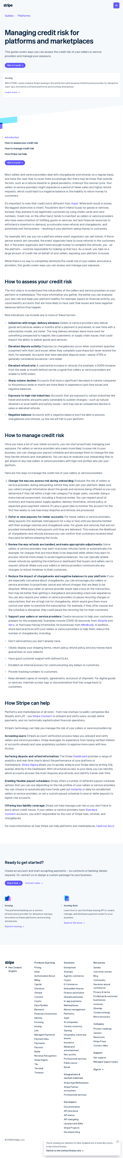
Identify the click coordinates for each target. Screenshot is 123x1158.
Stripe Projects (72, 1127)
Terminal (38, 1068)
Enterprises (70, 967)
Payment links (41, 1038)
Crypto (38, 1001)
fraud (74, 203)
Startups (68, 971)
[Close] (117, 1142)
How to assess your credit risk (21, 142)
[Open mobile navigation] (116, 5)
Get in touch (14, 65)
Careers (97, 1032)
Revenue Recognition (45, 1055)
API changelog (71, 1119)
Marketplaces (71, 1005)
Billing (37, 980)
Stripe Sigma (30, 764)
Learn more (11, 92)
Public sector (71, 1062)
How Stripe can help (16, 153)
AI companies (71, 1022)
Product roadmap (102, 1028)
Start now (12, 882)
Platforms (24, 15)
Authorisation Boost (44, 975)
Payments (39, 1043)
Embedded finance (74, 988)
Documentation (72, 1106)
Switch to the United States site (63, 1150)
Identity (38, 1017)
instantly (76, 789)
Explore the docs (73, 922)
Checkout (39, 988)
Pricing (37, 967)
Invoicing (39, 1022)
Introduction (12, 137)
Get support (99, 1057)
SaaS (66, 1017)
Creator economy (73, 1026)
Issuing (38, 1026)
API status (69, 1115)
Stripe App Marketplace (76, 1082)
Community (99, 980)
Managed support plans (105, 1061)
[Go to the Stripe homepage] (8, 963)
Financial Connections (45, 1013)
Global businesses (73, 996)
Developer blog (72, 1131)
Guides (9, 15)
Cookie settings (101, 1012)
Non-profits (70, 1054)
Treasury (39, 1072)
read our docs (105, 826)
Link (36, 1030)
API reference (71, 1110)
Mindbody (87, 624)
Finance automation (74, 992)
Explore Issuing (13, 926)
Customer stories (102, 971)
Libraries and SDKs (73, 1123)
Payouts (38, 1047)
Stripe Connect (42, 716)
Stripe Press (99, 1041)
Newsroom (99, 1037)
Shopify (102, 620)
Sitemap (97, 1008)
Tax (36, 1064)
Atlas (37, 971)
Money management (74, 1009)
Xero (11, 624)
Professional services (75, 1058)
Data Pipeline (41, 1005)
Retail (67, 1067)
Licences (98, 1004)
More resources (101, 1016)
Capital (38, 984)
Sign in (97, 1069)
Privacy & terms (101, 992)
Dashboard (80, 756)
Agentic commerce (74, 975)
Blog (95, 975)
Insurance (69, 1042)
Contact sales (32, 882)
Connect (38, 996)
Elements (39, 1009)
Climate (38, 992)
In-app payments (73, 1001)
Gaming (68, 1030)
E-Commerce (71, 984)
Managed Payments (44, 1034)
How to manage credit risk (19, 148)
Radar (37, 1051)
